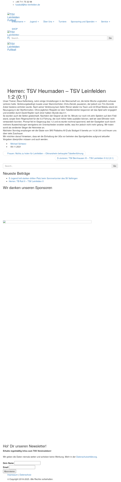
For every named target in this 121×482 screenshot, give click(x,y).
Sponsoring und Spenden (83, 21)
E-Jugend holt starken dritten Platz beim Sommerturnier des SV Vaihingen (43, 178)
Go (110, 37)
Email (5, 467)
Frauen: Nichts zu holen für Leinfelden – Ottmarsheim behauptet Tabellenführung (45, 153)
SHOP (15, 28)
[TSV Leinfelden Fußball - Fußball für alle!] (16, 14)
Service (105, 21)
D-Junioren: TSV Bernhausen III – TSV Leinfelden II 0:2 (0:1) (85, 158)
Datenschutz (25, 474)
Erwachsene (18, 21)
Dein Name (8, 463)
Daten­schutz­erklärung (86, 456)
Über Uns (48, 21)
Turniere (62, 21)
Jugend (33, 21)
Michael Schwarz (18, 143)
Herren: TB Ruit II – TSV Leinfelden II (26, 181)
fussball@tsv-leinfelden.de (27, 4)
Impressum (12, 474)
